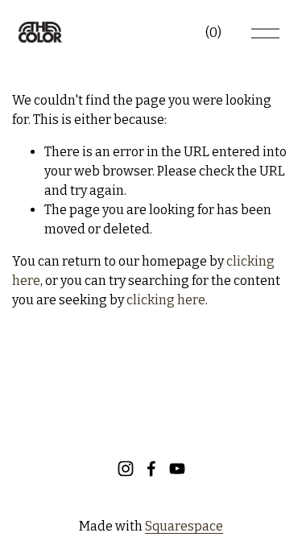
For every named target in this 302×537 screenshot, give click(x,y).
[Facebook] (151, 469)
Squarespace (184, 526)
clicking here (165, 300)
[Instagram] (126, 469)
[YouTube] (177, 469)
